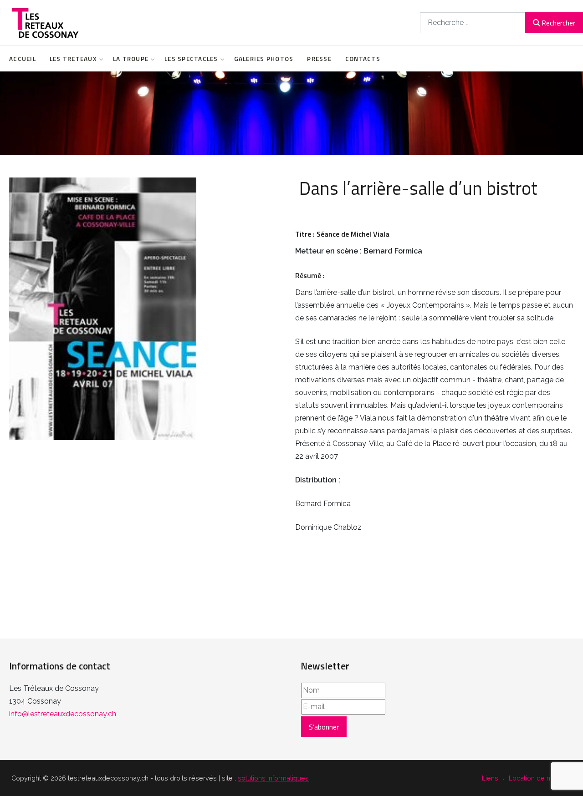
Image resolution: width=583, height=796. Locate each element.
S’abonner (324, 726)
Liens (490, 778)
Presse (319, 58)
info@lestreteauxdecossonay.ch (62, 714)
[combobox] (473, 22)
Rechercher (558, 22)
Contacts (362, 58)
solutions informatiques (273, 778)
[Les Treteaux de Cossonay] (44, 23)
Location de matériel (540, 778)
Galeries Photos (264, 58)
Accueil (22, 58)
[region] (291, 113)
